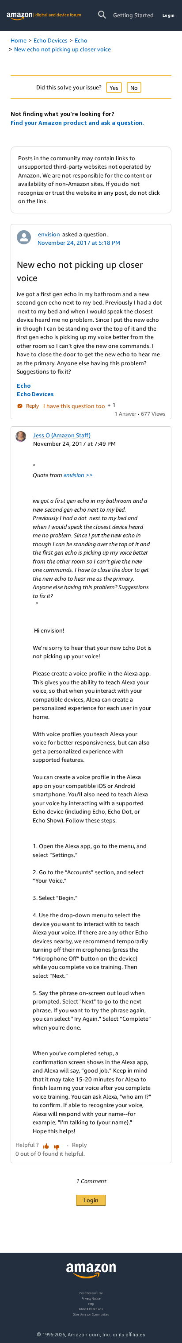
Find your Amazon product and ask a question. (77, 122)
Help (91, 1303)
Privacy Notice (91, 1298)
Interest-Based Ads (91, 1308)
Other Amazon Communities (91, 1314)
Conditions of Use (91, 1293)
